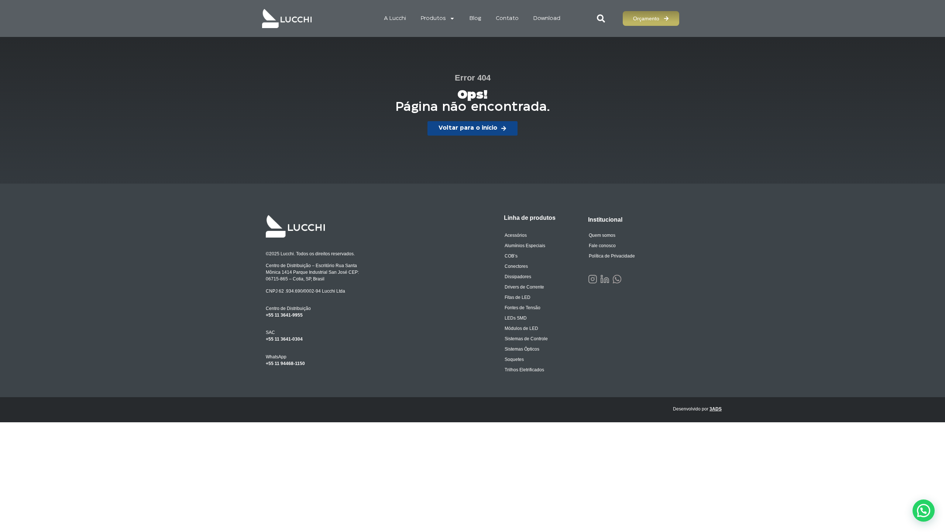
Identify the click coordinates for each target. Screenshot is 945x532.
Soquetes (514, 359)
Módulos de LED (521, 328)
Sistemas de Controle (526, 338)
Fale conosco (602, 245)
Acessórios (516, 235)
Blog (475, 18)
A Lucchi (395, 18)
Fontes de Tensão (522, 307)
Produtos (433, 18)
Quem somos (602, 235)
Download (546, 18)
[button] (924, 510)
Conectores (516, 266)
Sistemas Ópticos (522, 349)
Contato (507, 18)
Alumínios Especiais (525, 245)
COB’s (511, 256)
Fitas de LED (517, 297)
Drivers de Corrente (524, 287)
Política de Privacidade (612, 256)
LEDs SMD (516, 318)
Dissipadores (518, 276)
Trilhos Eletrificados (524, 369)
